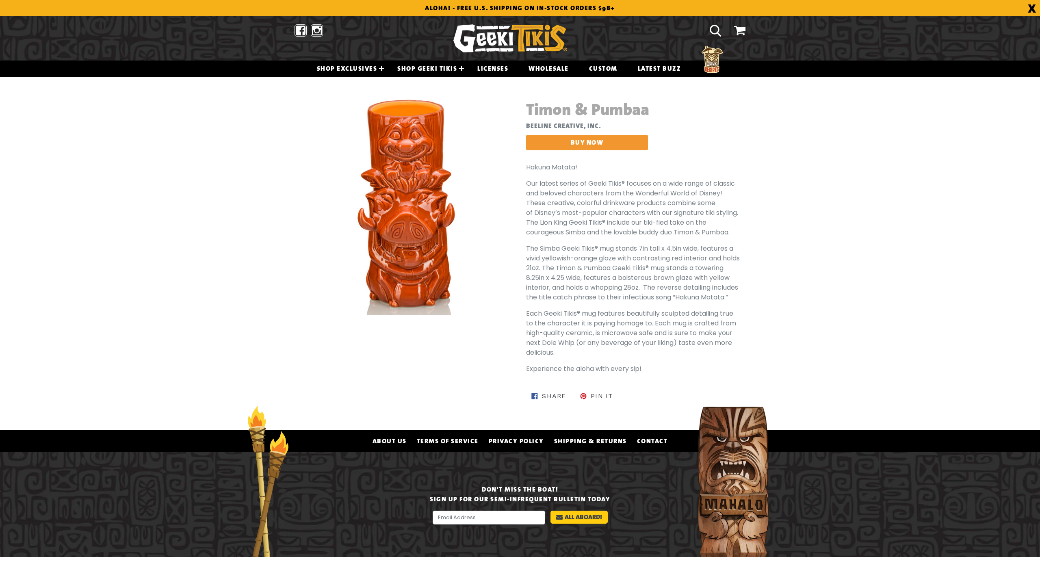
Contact (652, 441)
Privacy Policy (516, 441)
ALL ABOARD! (583, 516)
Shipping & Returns (590, 441)
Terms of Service (448, 441)
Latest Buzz (659, 69)
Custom (603, 69)
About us (390, 441)
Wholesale (549, 69)
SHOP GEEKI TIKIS (427, 69)
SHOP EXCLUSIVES (347, 69)
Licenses (492, 69)
